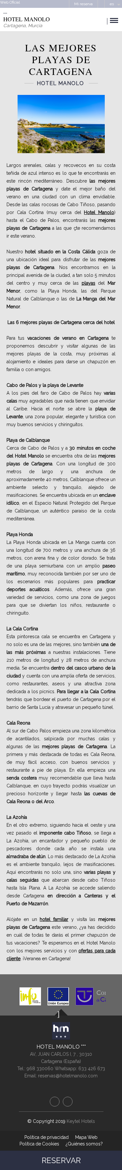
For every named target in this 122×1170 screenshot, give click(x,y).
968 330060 (41, 1068)
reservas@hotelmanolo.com (68, 1075)
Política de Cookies (39, 1143)
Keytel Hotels (81, 1121)
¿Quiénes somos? (84, 1143)
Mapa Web (86, 1137)
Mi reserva (83, 4)
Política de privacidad (46, 1137)
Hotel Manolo (58, 1047)
